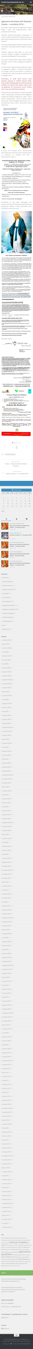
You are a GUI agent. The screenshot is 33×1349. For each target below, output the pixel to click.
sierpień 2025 (6, 688)
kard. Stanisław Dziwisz (21, 1245)
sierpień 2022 (6, 830)
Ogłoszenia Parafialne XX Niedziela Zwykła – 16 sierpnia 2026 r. (19, 545)
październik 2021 (7, 870)
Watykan (17, 1261)
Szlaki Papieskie (23, 1259)
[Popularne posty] (16, 519)
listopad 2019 (6, 961)
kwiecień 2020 (7, 942)
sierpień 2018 (6, 1021)
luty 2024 (5, 759)
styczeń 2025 (6, 715)
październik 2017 (7, 1061)
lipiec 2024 (6, 739)
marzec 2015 (6, 1184)
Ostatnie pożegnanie (8, 613)
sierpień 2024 (6, 735)
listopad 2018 (6, 1009)
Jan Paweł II (6, 593)
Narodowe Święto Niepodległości (11, 1252)
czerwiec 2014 (7, 1219)
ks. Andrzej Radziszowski (10, 1247)
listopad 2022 (6, 819)
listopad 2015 (6, 1152)
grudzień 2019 (7, 957)
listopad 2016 (6, 1104)
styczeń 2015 (6, 1192)
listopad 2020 (6, 914)
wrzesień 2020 (7, 922)
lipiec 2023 (6, 787)
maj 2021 (5, 890)
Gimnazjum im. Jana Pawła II (23, 1240)
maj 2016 (5, 1128)
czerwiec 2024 (7, 743)
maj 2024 (5, 747)
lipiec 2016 (6, 1120)
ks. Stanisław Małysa (25, 1249)
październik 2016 (7, 1108)
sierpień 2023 (6, 783)
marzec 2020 (6, 946)
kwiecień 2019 (7, 989)
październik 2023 (7, 775)
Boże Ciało (12, 1238)
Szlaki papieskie (7, 621)
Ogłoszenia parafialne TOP (17, 523)
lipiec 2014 (6, 1215)
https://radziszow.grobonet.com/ (10, 1281)
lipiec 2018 (6, 1025)
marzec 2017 (6, 1088)
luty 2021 (5, 902)
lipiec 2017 (6, 1073)
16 (29, 501)
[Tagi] (27, 519)
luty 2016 (5, 1140)
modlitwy (3, 1252)
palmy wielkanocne (7, 1257)
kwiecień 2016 (7, 1132)
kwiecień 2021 (7, 894)
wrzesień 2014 (7, 1207)
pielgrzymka (17, 1257)
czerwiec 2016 (7, 1124)
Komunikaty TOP (7, 601)
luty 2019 (5, 997)
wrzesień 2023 (7, 779)
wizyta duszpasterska (10, 1263)
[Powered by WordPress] (11, 1343)
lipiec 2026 (6, 644)
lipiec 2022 (6, 834)
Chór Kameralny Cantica (19, 1238)
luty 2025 (5, 711)
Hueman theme (26, 1344)
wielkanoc (21, 1261)
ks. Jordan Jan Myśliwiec (22, 1247)
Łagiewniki (18, 1263)
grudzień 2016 (7, 1100)
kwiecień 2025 (7, 704)
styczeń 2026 (6, 668)
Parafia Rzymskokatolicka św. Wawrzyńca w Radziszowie (13, 2)
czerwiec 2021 (7, 886)
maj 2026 (5, 652)
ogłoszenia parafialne (10, 454)
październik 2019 (7, 965)
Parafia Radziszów (8, 617)
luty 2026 (5, 664)
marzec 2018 (6, 1041)
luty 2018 (5, 1045)
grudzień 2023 (7, 767)
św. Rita (14, 1265)
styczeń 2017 (6, 1096)
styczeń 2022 (6, 858)
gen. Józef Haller (11, 1240)
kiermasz (30, 1245)
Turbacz (13, 1261)
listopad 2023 (6, 771)
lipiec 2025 (6, 692)
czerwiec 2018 (7, 1029)
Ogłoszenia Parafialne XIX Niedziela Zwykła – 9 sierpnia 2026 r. (19, 555)
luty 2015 (5, 1188)
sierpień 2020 (6, 926)
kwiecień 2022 (7, 846)
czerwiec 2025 (7, 696)
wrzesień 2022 (7, 827)
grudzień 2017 (7, 1053)
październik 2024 (7, 727)
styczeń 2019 (6, 1001)
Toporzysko (8, 1261)
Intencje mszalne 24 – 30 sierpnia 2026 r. (21, 536)
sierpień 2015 (6, 1164)
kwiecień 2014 (7, 1227)
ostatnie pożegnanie (25, 1255)
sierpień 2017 (6, 1069)
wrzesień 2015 (7, 1160)
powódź (22, 1257)
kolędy (2, 1247)
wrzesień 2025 (7, 684)
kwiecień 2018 (7, 1037)
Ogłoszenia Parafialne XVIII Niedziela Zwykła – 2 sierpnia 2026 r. (20, 564)
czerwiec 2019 (7, 981)
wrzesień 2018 (7, 1017)
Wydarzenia (6, 629)
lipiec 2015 (6, 1168)
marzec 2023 (6, 803)
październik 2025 (7, 680)
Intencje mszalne (7, 586)
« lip (2, 511)
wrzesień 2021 (7, 874)
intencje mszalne (18, 1242)
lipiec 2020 (6, 930)
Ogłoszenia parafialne (8, 16)
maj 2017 (5, 1080)
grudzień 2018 (7, 1005)
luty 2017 (5, 1092)
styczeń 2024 (6, 763)
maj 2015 (5, 1176)
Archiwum (6, 578)
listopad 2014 (6, 1199)
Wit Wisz (3, 1263)
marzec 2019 (6, 993)
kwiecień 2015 (7, 1180)
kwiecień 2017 (7, 1084)
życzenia (18, 1265)
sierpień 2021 (6, 878)
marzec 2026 (6, 660)
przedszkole (27, 1257)
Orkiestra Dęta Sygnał (16, 1255)
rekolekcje (3, 1259)
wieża (25, 1261)
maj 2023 (5, 795)
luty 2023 (5, 807)
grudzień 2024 (7, 719)
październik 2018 (7, 1013)
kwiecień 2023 (7, 799)
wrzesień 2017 (7, 1065)
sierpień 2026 (6, 640)
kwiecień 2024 (7, 751)
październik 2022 (7, 823)
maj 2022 (5, 842)
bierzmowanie (5, 1238)
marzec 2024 (6, 755)
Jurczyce (8, 1245)
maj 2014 (5, 1223)
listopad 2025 (6, 676)
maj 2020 (5, 938)
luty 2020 (5, 950)
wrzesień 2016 (7, 1112)
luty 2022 (5, 854)
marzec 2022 (6, 850)
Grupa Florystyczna (5, 1243)
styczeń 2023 (6, 811)
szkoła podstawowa (12, 1259)
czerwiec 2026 (7, 648)
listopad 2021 (6, 866)
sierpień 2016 (6, 1116)
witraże (28, 1261)
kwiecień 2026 (7, 656)
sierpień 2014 (6, 1211)
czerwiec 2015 (7, 1172)
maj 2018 (5, 1033)
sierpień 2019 (6, 973)
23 (29, 504)
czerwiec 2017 (7, 1076)
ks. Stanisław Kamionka (15, 1249)
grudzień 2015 (7, 1148)
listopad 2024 (6, 723)
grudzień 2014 (7, 1196)
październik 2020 (7, 918)
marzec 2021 (6, 898)
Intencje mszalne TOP (15, 533)
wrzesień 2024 (7, 731)
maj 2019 (5, 985)
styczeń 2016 (6, 1144)
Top (4, 625)
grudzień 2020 (7, 910)
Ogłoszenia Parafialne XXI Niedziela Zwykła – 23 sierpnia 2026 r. (19, 526)
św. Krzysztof (10, 1265)
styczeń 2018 (6, 1049)
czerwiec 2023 (7, 791)
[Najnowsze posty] (6, 519)
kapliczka (13, 1245)
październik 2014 (7, 1203)
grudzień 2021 (7, 862)
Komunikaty (6, 597)
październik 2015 (7, 1156)
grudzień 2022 (7, 815)
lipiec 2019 (6, 977)
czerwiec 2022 (7, 838)
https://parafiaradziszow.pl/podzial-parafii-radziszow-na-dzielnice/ (13, 1291)
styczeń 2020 (6, 953)
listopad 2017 (6, 1057)
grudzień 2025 (7, 672)
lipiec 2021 (6, 882)
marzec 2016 (6, 1136)
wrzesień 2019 (7, 969)
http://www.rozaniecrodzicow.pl (10, 208)
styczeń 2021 (6, 906)
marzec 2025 (6, 707)
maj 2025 (5, 700)
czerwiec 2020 (7, 934)
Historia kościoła (7, 582)
